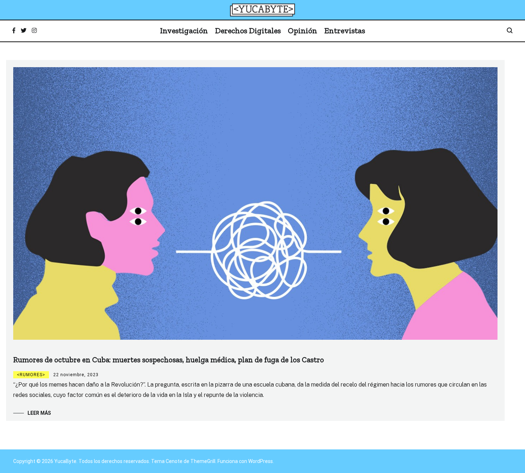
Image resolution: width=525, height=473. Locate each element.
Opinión (302, 30)
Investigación (184, 30)
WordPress (260, 461)
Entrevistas (344, 30)
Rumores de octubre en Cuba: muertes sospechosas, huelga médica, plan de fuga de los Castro (168, 359)
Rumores (31, 374)
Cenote (174, 461)
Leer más (39, 413)
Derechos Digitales (248, 30)
